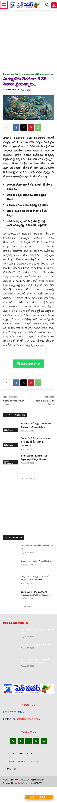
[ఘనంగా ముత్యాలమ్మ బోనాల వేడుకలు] (10, 564)
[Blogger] (13, 741)
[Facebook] (16, 127)
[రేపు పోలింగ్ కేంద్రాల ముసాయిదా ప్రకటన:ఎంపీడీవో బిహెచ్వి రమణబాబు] (10, 441)
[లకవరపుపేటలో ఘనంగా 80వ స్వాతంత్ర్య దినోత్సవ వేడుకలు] (10, 459)
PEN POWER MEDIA (12, 90)
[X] (23, 127)
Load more (27, 606)
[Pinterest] (31, 127)
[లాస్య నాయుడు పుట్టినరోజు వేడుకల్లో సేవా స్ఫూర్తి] (10, 549)
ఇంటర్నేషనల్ (15, 74)
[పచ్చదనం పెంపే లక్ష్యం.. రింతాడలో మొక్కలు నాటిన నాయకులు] (10, 426)
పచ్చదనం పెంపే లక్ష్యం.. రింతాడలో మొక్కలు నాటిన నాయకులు (36, 425)
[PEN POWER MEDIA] (3, 89)
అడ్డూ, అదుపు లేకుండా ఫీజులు (44, 402)
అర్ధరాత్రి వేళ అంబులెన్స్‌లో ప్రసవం (13, 402)
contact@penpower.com (28, 718)
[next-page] (10, 470)
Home (6, 74)
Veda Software (22, 783)
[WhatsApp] (38, 127)
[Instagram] (36, 741)
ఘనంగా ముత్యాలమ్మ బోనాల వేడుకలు (36, 561)
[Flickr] (28, 741)
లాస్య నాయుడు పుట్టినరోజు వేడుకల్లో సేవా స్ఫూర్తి (37, 547)
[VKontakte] (44, 741)
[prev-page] (5, 470)
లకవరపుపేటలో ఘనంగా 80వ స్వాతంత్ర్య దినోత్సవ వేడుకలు (34, 457)
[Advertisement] (28, 40)
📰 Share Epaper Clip (28, 363)
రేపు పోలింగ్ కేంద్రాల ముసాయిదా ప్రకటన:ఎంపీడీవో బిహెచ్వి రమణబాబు (36, 441)
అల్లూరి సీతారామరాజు (8, 430)
